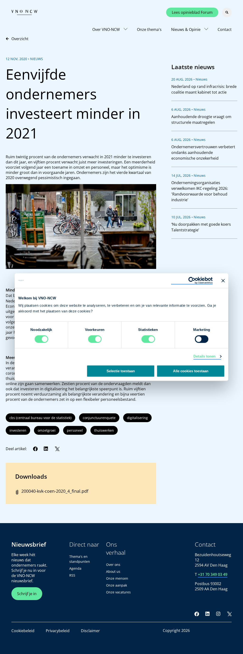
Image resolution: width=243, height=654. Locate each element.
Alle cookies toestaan (190, 371)
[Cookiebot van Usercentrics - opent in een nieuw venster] (192, 280)
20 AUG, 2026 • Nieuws (189, 79)
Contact (225, 29)
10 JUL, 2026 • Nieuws (188, 217)
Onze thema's (149, 29)
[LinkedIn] (46, 448)
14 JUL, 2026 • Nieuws (188, 175)
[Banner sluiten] (223, 280)
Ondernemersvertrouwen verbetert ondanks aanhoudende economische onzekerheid (203, 152)
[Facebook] (35, 448)
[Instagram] (218, 613)
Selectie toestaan (121, 371)
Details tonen (204, 356)
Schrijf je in (27, 593)
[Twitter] (57, 448)
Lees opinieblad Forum (192, 12)
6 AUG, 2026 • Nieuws (188, 109)
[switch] (95, 339)
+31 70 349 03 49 (212, 574)
